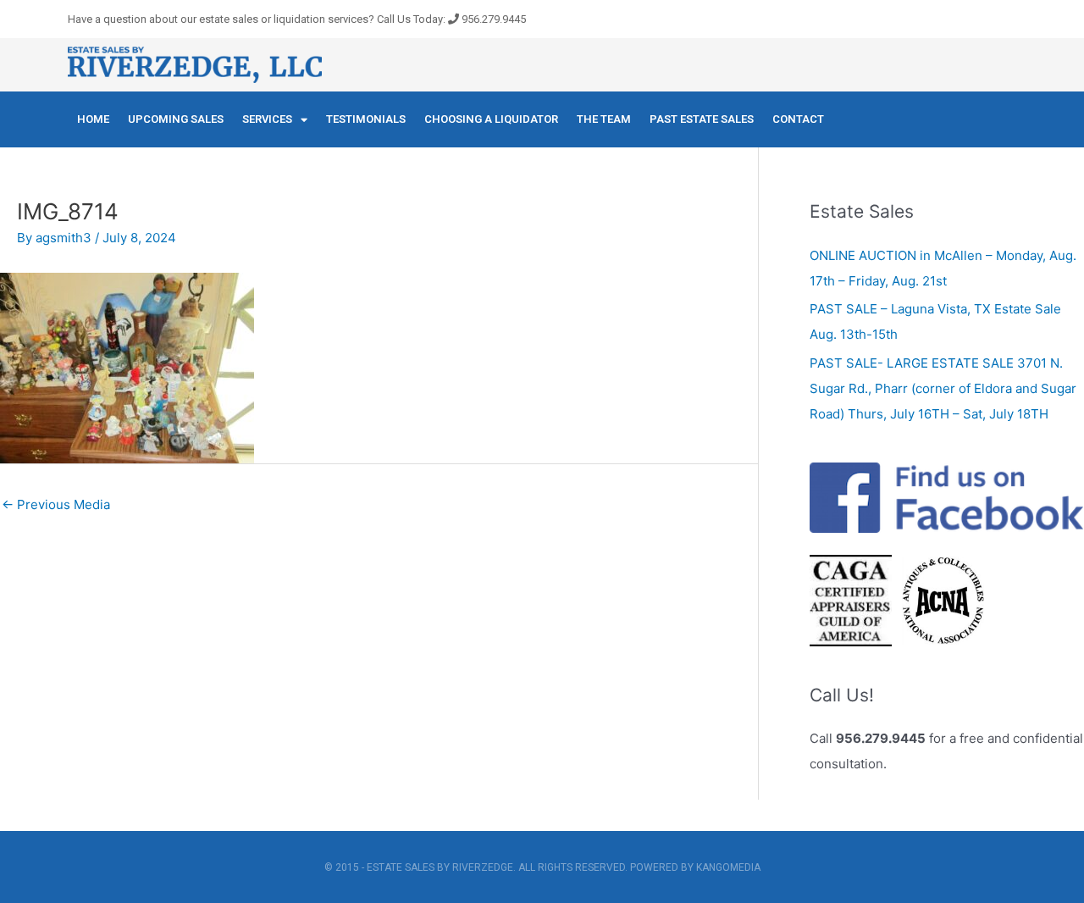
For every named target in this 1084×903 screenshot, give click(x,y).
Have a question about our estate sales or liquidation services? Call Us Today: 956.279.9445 (297, 19)
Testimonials (366, 119)
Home (93, 119)
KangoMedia (728, 867)
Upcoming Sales (176, 119)
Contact (798, 119)
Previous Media (56, 504)
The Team (604, 119)
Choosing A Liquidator (491, 119)
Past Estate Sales (702, 119)
